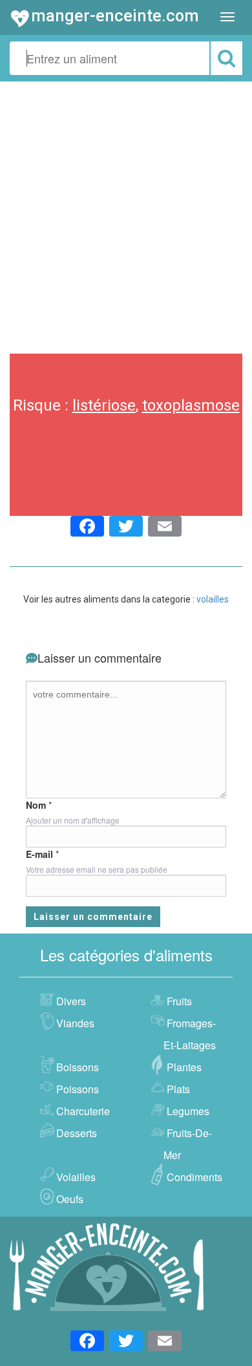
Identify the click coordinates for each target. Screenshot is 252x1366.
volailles (212, 599)
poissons (77, 1089)
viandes (75, 1023)
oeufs (69, 1198)
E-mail (39, 854)
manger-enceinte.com (115, 15)
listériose (104, 405)
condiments (194, 1176)
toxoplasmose (191, 405)
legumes (188, 1111)
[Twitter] (126, 528)
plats (178, 1089)
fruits (179, 1001)
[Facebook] (87, 528)
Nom (36, 804)
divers (71, 1001)
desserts (76, 1133)
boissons (77, 1067)
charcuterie (83, 1111)
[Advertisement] (126, 214)
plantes (184, 1067)
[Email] (164, 528)
